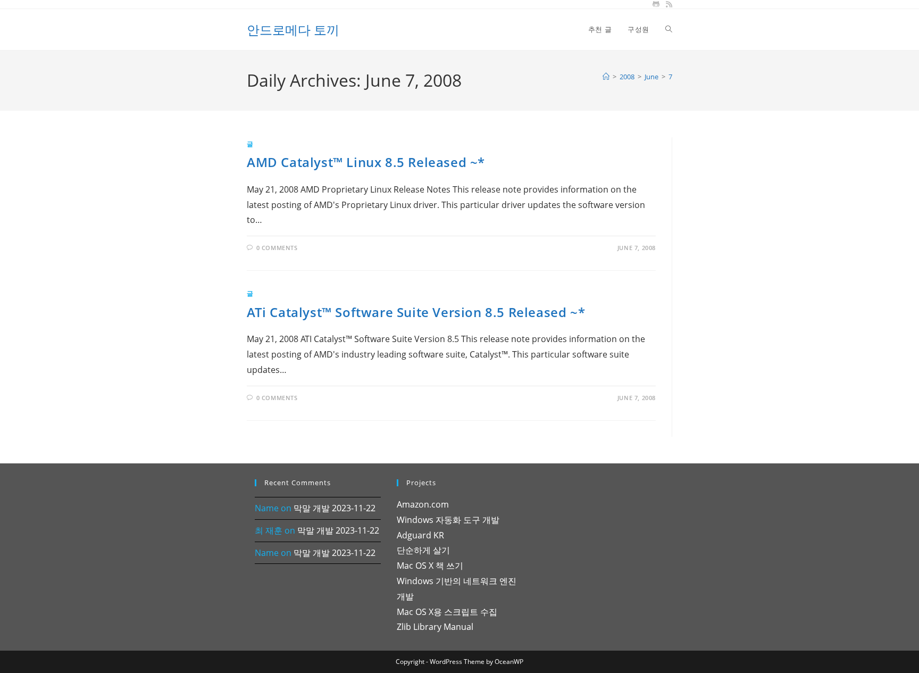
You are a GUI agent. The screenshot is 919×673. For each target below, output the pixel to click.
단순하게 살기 (423, 550)
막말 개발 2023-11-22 (334, 508)
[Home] (606, 76)
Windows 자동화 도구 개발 (448, 520)
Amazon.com (423, 504)
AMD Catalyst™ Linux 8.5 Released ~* (366, 162)
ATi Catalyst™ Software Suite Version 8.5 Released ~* (416, 312)
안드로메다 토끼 (293, 29)
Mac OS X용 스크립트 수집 (447, 612)
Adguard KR (420, 535)
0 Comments (277, 248)
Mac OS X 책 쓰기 (430, 565)
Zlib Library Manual (435, 627)
